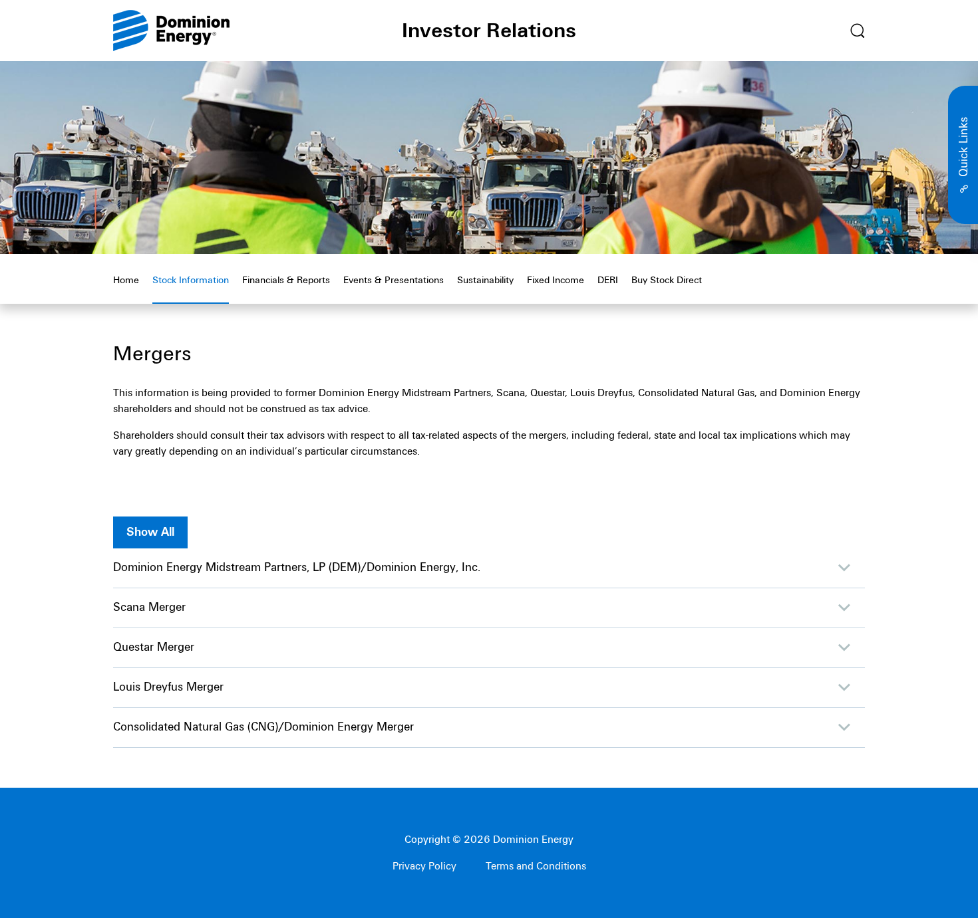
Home (126, 280)
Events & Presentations (393, 280)
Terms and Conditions (536, 866)
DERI (607, 280)
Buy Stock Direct (666, 280)
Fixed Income (555, 280)
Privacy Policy (424, 866)
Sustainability (485, 280)
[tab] (739, 31)
